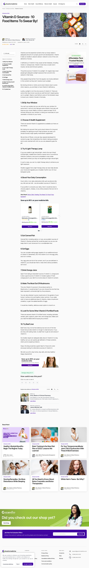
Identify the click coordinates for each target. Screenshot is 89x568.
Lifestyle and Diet (10, 8)
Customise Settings (8, 564)
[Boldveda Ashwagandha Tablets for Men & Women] (30, 209)
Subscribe (80, 534)
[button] (76, 4)
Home (3, 8)
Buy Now (30, 226)
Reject (18, 564)
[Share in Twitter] (82, 44)
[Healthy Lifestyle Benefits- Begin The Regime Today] (15, 434)
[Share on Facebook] (79, 44)
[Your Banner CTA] (40, 362)
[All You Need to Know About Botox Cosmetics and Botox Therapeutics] (44, 467)
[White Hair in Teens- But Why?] (73, 467)
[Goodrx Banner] (76, 67)
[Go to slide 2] (40, 230)
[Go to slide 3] (41, 230)
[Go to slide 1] (39, 230)
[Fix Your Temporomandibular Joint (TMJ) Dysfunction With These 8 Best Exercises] (73, 434)
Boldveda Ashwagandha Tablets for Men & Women (30, 218)
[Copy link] (85, 44)
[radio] (22, 382)
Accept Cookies (28, 564)
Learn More (33, 401)
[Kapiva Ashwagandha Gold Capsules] (50, 209)
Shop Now (82, 3)
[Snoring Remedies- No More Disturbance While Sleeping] (15, 467)
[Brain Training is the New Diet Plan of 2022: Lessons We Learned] (44, 434)
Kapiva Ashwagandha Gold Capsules (50, 218)
